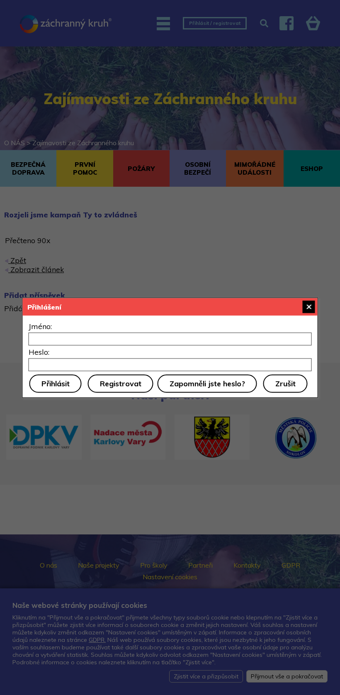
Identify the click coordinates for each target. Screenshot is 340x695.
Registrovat (120, 383)
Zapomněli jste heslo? (207, 383)
